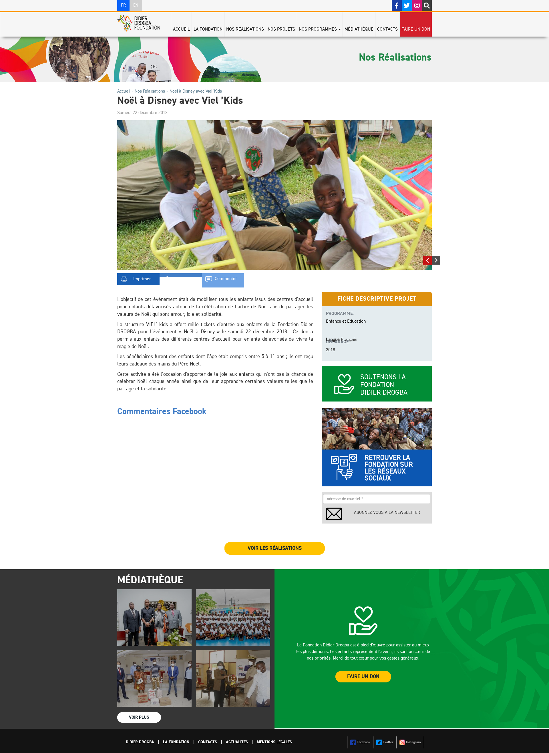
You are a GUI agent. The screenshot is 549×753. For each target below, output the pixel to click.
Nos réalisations (245, 29)
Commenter (226, 279)
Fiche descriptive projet (376, 299)
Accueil (181, 29)
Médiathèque (359, 29)
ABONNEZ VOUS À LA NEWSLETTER (387, 512)
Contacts (387, 29)
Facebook (363, 742)
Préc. (427, 259)
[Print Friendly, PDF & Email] (138, 278)
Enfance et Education (346, 321)
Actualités (237, 742)
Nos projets (281, 29)
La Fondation (208, 29)
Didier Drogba (140, 742)
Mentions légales (274, 742)
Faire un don (415, 29)
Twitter (387, 742)
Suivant (436, 259)
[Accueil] (140, 23)
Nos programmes (318, 29)
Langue (333, 339)
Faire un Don (363, 676)
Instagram (413, 742)
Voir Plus (139, 717)
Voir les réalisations (275, 548)
